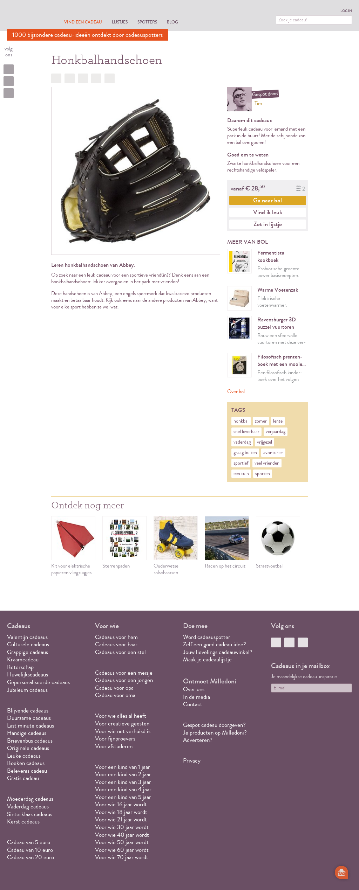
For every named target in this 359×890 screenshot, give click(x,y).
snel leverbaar (246, 431)
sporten (262, 473)
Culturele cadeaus (28, 644)
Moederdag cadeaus (30, 798)
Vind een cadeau (83, 22)
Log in (346, 10)
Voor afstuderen (114, 746)
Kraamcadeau (23, 659)
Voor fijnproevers (115, 738)
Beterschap (20, 667)
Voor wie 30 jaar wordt (122, 827)
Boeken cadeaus (26, 763)
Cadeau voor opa (114, 687)
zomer (261, 421)
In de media (196, 697)
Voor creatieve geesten (122, 723)
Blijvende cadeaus (27, 710)
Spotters (147, 22)
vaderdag (242, 442)
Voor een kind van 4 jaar (123, 789)
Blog (172, 22)
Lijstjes (120, 22)
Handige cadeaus (26, 733)
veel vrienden (267, 463)
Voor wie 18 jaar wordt (121, 812)
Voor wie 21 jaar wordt (121, 819)
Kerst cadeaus (23, 821)
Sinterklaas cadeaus (29, 814)
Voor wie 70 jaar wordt (121, 857)
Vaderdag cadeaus (28, 806)
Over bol (236, 391)
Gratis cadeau (23, 778)
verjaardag (275, 431)
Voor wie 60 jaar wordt (122, 850)
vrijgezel (264, 442)
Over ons (193, 689)
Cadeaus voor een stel (120, 652)
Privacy (192, 760)
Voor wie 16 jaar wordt (121, 804)
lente (278, 421)
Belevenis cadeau (27, 770)
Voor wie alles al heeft (120, 715)
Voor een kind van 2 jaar (123, 774)
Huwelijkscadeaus (27, 674)
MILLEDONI (26, 16)
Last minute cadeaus (30, 725)
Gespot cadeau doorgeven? (214, 725)
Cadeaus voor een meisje (124, 672)
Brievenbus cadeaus (30, 740)
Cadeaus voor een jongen (124, 680)
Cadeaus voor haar (116, 644)
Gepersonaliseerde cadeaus (38, 682)
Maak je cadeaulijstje (207, 659)
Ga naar (267, 200)
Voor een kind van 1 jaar (122, 767)
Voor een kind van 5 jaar (123, 797)
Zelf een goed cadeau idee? (214, 644)
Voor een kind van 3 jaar (123, 782)
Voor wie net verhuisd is (122, 731)
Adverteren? (197, 740)
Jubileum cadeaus (27, 690)
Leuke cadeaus (24, 755)
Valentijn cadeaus (27, 637)
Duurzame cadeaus (29, 718)
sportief (240, 463)
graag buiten (245, 452)
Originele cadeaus (28, 748)
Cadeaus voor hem (116, 637)
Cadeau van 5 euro (28, 842)
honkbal (241, 421)
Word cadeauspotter (206, 637)
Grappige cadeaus (27, 652)
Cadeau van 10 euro (30, 850)
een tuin (241, 473)
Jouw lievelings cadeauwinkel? (217, 652)
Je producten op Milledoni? (215, 732)
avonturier (273, 452)
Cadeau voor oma (115, 695)
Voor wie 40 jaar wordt (122, 834)
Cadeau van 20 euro (30, 857)
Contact (192, 704)
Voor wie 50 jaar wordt (122, 842)
